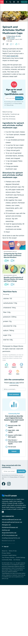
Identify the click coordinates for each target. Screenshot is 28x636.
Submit (14, 451)
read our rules (14, 383)
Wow (9, 372)
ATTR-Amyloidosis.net (9, 535)
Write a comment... (10, 389)
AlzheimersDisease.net (10, 527)
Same (17, 372)
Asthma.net (6, 530)
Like (5, 365)
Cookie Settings (20, 557)
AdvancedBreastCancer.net (11, 519)
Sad (20, 365)
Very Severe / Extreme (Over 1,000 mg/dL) (15, 441)
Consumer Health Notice (9, 555)
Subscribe (24, 2)
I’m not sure (12, 447)
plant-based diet (12, 56)
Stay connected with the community (11, 466)
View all (5, 546)
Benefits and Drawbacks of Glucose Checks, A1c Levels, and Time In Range (13, 279)
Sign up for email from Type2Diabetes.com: (14, 92)
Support (13, 365)
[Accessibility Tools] (14, 2)
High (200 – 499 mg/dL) (13, 431)
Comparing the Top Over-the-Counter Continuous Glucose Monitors (13, 255)
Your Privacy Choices (8, 557)
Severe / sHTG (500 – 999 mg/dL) (15, 436)
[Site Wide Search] (10, 2)
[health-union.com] (9, 496)
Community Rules (7, 559)
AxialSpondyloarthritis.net (11, 538)
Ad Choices (16, 559)
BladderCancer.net (8, 541)
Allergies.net (6, 525)
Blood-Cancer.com (8, 543)
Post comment (14, 394)
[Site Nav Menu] (6, 2)
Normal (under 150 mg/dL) (14, 426)
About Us (4, 551)
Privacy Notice (18, 103)
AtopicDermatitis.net (9, 533)
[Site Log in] (18, 2)
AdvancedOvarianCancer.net (12, 522)
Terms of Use (10, 105)
